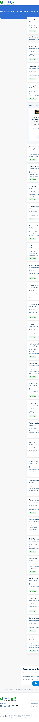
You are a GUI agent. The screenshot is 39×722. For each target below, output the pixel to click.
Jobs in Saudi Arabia (9, 689)
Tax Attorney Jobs (20, 689)
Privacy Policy (34, 703)
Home (1, 689)
